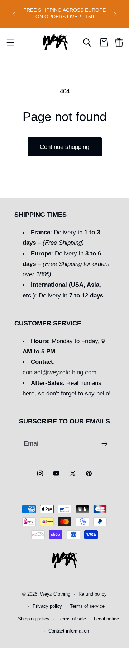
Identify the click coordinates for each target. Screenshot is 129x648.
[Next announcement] (115, 14)
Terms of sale (72, 618)
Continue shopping (64, 146)
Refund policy (92, 594)
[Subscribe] (105, 443)
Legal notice (106, 618)
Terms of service (87, 606)
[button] (10, 42)
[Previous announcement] (14, 14)
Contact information (68, 631)
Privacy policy (47, 606)
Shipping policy (33, 618)
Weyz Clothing (55, 594)
